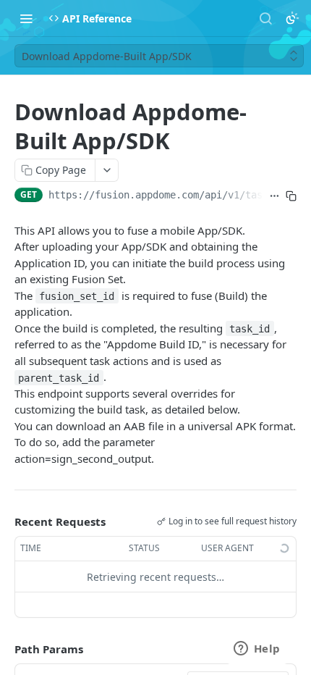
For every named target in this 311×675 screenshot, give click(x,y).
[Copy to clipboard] (291, 196)
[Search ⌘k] (265, 18)
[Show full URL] (274, 196)
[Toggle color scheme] (292, 18)
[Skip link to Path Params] (4, 649)
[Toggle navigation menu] (26, 18)
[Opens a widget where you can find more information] (257, 650)
